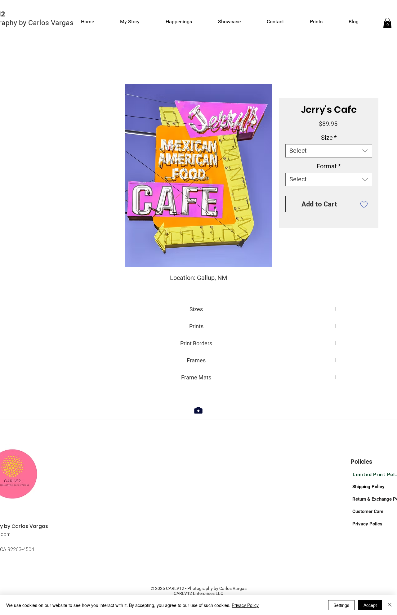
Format (329, 166)
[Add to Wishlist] (364, 204)
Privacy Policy (245, 605)
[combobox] (328, 150)
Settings (341, 605)
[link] (387, 23)
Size (329, 137)
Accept (370, 605)
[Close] (389, 605)
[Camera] (198, 410)
